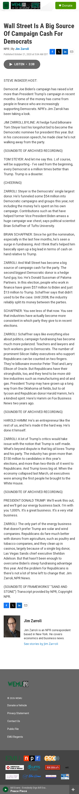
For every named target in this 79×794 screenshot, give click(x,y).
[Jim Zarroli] (12, 626)
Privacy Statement (18, 713)
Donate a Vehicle (17, 705)
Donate (67, 5)
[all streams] (74, 789)
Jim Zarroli (22, 49)
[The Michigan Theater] (52, 767)
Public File (13, 729)
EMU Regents (15, 737)
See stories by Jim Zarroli (41, 644)
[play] (5, 789)
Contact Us (13, 721)
